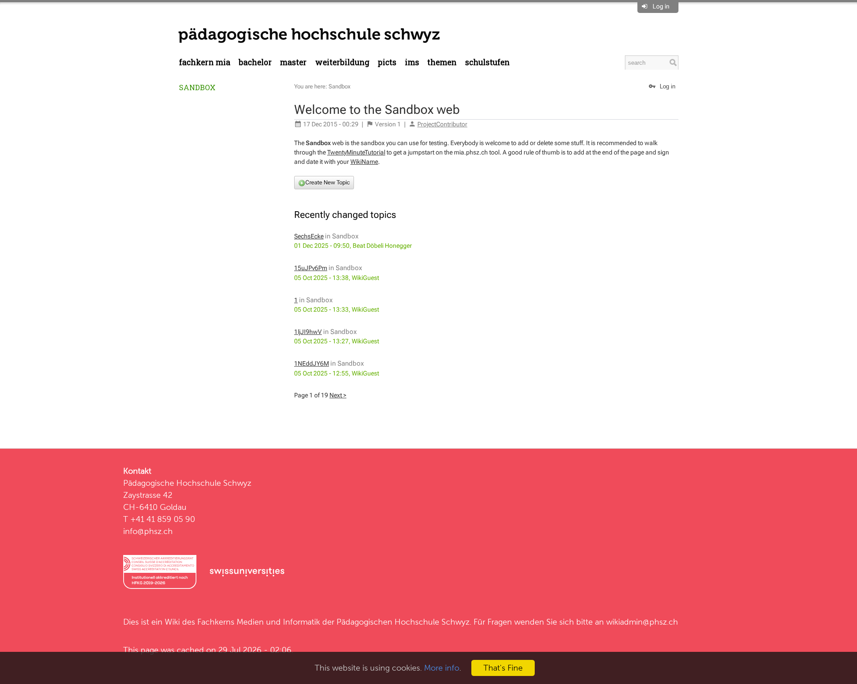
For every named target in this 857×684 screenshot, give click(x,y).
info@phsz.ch (148, 531)
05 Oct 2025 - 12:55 (321, 373)
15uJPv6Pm (310, 267)
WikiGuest (365, 277)
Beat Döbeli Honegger (382, 245)
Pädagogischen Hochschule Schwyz (403, 621)
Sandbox (197, 87)
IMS (412, 62)
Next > (337, 395)
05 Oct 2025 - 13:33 (321, 309)
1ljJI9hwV (308, 331)
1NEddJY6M (311, 363)
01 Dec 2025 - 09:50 (321, 245)
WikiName (364, 161)
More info (441, 667)
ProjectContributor (442, 124)
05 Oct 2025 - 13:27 (321, 341)
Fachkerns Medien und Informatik (258, 621)
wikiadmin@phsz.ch (642, 621)
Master (293, 62)
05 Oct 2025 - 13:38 (321, 277)
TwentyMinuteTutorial (356, 152)
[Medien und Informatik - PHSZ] (309, 35)
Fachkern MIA (204, 62)
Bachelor (255, 62)
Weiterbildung (342, 62)
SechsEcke (309, 236)
